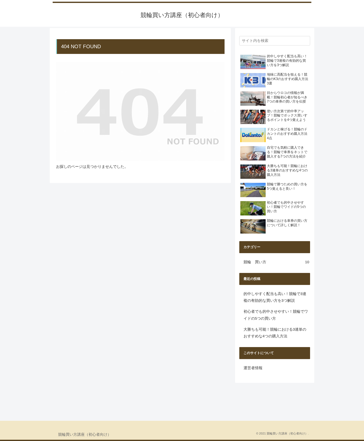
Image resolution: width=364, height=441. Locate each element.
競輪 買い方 (276, 262)
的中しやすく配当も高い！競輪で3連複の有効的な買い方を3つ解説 (275, 297)
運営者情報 (253, 368)
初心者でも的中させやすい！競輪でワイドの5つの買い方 (276, 314)
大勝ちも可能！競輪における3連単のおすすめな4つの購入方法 (275, 332)
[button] (306, 40)
